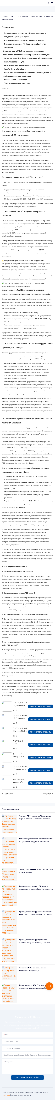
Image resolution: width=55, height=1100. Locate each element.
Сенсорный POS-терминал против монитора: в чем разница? (32, 969)
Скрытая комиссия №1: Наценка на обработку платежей (25, 46)
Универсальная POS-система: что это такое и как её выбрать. (36, 871)
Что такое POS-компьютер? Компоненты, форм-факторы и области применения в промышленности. (35, 817)
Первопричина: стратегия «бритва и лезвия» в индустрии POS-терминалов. (25, 35)
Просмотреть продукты (40, 706)
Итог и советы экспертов (15, 80)
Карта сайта (6, 1095)
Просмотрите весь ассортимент (12, 558)
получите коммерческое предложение (37, 558)
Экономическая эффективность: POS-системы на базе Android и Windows (26, 67)
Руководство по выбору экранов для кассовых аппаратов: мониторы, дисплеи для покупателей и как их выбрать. (34, 941)
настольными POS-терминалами (18, 408)
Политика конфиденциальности (21, 1095)
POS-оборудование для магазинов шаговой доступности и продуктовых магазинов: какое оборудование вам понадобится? (36, 840)
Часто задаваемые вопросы (17, 83)
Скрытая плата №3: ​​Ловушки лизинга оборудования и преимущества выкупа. (28, 60)
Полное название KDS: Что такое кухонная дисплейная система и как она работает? (35, 986)
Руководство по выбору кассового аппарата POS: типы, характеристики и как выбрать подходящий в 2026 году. (35, 913)
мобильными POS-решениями (40, 408)
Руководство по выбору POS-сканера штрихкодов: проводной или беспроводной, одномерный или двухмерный (36, 888)
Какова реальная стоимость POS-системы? (24, 40)
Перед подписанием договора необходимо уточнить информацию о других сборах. (27, 74)
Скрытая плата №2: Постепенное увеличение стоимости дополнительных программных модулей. (27, 53)
